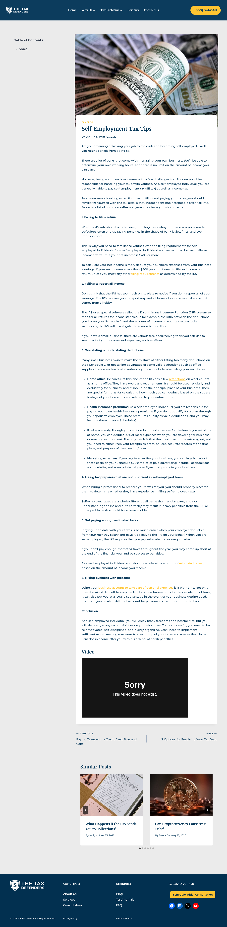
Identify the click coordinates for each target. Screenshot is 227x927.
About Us (70, 894)
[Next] (207, 810)
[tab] (140, 848)
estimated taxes (190, 563)
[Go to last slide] (85, 810)
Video (23, 49)
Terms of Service (124, 918)
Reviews (133, 10)
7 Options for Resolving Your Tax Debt (189, 736)
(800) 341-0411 (205, 10)
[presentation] (111, 795)
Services (69, 899)
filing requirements (145, 274)
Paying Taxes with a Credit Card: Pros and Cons (106, 738)
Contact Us (151, 10)
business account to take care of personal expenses (135, 587)
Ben (87, 136)
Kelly (92, 835)
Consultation (72, 905)
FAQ (119, 905)
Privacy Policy (70, 918)
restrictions (177, 379)
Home (72, 10)
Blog (119, 894)
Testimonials (125, 899)
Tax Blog (87, 122)
